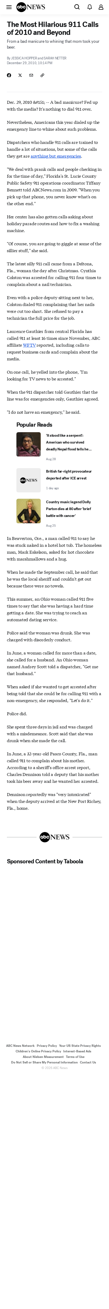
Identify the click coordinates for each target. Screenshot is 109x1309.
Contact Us (88, 1062)
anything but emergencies (56, 156)
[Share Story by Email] (31, 75)
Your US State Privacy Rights (80, 1046)
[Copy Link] (42, 75)
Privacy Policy (47, 1046)
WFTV (29, 345)
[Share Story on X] (20, 75)
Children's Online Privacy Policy (38, 1051)
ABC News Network (20, 1046)
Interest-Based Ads (77, 1051)
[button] (9, 7)
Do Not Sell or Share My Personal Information (44, 1062)
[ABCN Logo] (30, 7)
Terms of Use (75, 1057)
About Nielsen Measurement (43, 1057)
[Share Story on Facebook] (9, 75)
